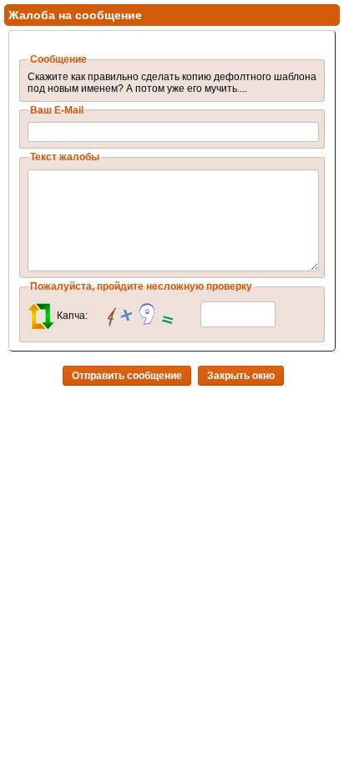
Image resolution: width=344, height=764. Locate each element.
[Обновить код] (41, 315)
